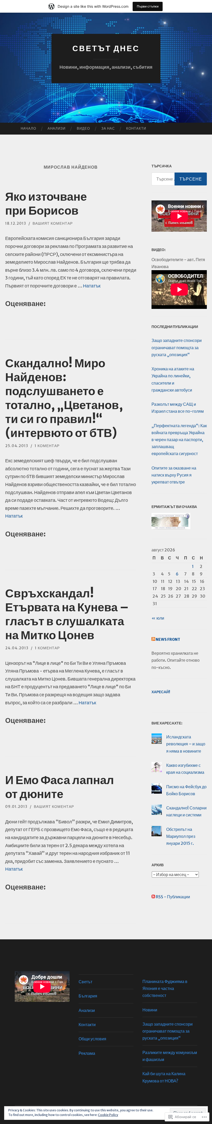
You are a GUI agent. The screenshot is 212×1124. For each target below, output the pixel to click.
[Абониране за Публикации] (153, 896)
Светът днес (106, 48)
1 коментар (47, 445)
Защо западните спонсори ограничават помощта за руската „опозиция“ (177, 347)
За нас (108, 128)
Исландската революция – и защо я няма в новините (185, 743)
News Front (168, 639)
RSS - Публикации (173, 896)
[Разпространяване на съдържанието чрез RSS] (153, 639)
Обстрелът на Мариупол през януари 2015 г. (180, 836)
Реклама (87, 1053)
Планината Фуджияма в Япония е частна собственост (164, 988)
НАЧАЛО (28, 128)
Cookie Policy (108, 1115)
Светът (85, 981)
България (88, 995)
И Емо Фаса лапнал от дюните (59, 787)
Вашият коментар (53, 223)
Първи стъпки (147, 6)
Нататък (92, 286)
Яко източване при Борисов (46, 203)
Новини (149, 1009)
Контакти (136, 128)
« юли (158, 618)
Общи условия (92, 1038)
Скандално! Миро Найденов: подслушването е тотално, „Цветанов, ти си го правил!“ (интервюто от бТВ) (64, 398)
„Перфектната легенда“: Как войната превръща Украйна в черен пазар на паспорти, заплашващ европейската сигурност (179, 439)
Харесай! (161, 692)
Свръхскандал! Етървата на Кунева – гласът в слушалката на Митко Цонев (67, 614)
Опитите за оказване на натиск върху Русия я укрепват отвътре (174, 475)
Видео (83, 128)
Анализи (56, 128)
